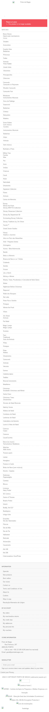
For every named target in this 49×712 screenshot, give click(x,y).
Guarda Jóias (7, 49)
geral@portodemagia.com (14, 652)
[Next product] (46, 16)
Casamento (7, 545)
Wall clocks (7, 449)
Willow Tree (7, 153)
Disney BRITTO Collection (12, 208)
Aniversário (6, 541)
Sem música (7, 145)
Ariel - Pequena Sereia (10, 242)
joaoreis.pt (42, 677)
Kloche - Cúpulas (8, 471)
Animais (6, 62)
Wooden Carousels (9, 88)
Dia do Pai (6, 531)
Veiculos (6, 366)
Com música (7, 125)
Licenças (6, 488)
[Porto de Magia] (24, 7)
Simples (6, 41)
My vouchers (7, 630)
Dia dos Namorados (9, 521)
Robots (5, 352)
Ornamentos (7, 356)
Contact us (6, 585)
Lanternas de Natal (9, 417)
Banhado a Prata (8, 149)
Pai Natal (6, 321)
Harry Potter (7, 490)
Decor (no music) (8, 442)
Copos (5, 431)
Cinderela (6, 262)
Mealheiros (6, 384)
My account (6, 608)
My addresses (7, 623)
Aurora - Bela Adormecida (11, 249)
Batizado (6, 538)
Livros (5, 38)
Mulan (5, 283)
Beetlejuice (6, 511)
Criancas (6, 171)
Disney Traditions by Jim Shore (13, 222)
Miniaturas (6, 95)
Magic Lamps (7, 325)
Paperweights (7, 477)
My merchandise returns (11, 616)
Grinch (5, 504)
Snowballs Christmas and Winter (13, 390)
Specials (6, 571)
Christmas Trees (8, 397)
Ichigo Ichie (7, 514)
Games (5, 370)
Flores (5, 192)
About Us (6, 592)
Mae (4, 157)
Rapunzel (6, 290)
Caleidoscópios (8, 374)
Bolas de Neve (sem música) (12, 467)
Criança (5, 111)
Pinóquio (6, 304)
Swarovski (6, 104)
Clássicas (6, 78)
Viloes (5, 312)
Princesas (6, 55)
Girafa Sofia (7, 67)
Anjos (5, 137)
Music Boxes (7, 34)
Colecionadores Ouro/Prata (12, 556)
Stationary (6, 475)
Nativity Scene (8, 407)
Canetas (6, 481)
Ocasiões (6, 519)
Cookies (5, 595)
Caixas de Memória (9, 199)
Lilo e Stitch (7, 273)
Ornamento (6, 186)
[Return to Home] (2, 16)
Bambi (5, 252)
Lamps (5, 457)
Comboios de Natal (9, 414)
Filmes (5, 233)
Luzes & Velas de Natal (11, 424)
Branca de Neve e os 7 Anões (13, 259)
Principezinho (7, 75)
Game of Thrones (9, 497)
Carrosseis (6, 359)
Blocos (5, 484)
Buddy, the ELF (8, 508)
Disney (5, 204)
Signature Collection (9, 189)
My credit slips (8, 620)
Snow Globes (7, 122)
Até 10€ (5, 549)
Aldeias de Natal (8, 411)
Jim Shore (6, 316)
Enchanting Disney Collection (13, 218)
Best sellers (7, 578)
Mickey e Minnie (8, 276)
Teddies (5, 377)
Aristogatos (7, 245)
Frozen (5, 269)
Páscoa (5, 524)
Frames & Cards (8, 464)
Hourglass (6, 460)
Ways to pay (7, 599)
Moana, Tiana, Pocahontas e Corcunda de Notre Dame (21, 280)
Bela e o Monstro (8, 255)
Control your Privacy (7, 672)
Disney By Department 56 (11, 215)
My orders (6, 613)
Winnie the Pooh (8, 206)
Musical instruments (9, 381)
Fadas (5, 58)
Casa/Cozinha (7, 438)
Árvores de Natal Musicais (12, 403)
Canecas (6, 429)
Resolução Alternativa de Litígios (14, 602)
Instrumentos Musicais (10, 98)
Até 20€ (5, 553)
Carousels (6, 82)
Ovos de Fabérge (9, 101)
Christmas (6, 388)
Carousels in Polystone (10, 84)
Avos (5, 164)
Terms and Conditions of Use (12, 589)
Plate (4, 350)
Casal (5, 175)
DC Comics (7, 494)
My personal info (8, 627)
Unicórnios (6, 71)
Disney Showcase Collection (12, 211)
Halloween (6, 535)
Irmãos (5, 168)
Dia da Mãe (7, 528)
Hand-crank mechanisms (11, 36)
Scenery (6, 331)
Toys (4, 335)
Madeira (5, 118)
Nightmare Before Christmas (12, 287)
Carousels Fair (8, 91)
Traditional (6, 337)
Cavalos (6, 127)
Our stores (6, 582)
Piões (5, 343)
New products (7, 575)
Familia (5, 155)
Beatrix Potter (7, 501)
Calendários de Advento (11, 421)
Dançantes (6, 115)
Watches (6, 447)
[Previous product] (45, 16)
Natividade (6, 182)
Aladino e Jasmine (9, 235)
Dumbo (5, 266)
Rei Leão (6, 297)
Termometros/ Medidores (11, 444)
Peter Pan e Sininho (9, 300)
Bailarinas (6, 51)
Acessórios (7, 45)
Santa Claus (7, 394)
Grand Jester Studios (10, 228)
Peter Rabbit (7, 64)
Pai (4, 161)
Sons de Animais (8, 339)
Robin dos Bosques (9, 294)
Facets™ (6, 225)
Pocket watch (7, 453)
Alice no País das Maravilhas (13, 238)
